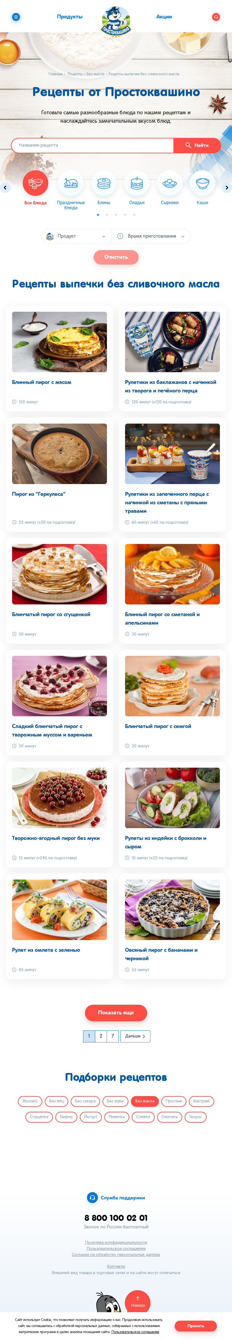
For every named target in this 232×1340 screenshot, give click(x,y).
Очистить (116, 257)
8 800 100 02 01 (116, 1217)
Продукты (69, 17)
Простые (174, 1101)
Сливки (143, 1117)
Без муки (115, 1101)
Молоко (30, 1101)
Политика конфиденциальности (116, 1243)
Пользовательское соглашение (116, 1249)
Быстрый (201, 1101)
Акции (164, 17)
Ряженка (117, 1117)
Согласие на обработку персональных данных (116, 1255)
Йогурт (90, 1117)
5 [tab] (134, 215)
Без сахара (85, 1101)
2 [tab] (107, 215)
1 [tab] (98, 215)
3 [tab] (116, 215)
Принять (196, 1326)
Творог (195, 1117)
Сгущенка (39, 1117)
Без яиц (56, 1101)
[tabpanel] (70, 190)
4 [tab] (125, 215)
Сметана (170, 1117)
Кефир (66, 1117)
